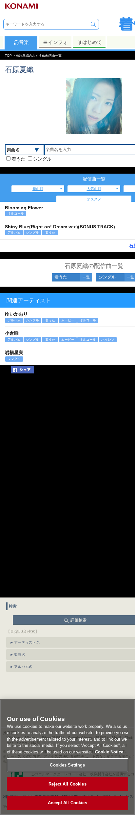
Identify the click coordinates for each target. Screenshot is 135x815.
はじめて (92, 42)
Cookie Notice (109, 751)
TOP (8, 55)
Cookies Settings (67, 765)
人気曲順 (94, 189)
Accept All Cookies (67, 802)
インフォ (58, 42)
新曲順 (37, 189)
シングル (42, 158)
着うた (18, 158)
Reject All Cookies (67, 784)
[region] (67, 757)
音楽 (24, 42)
